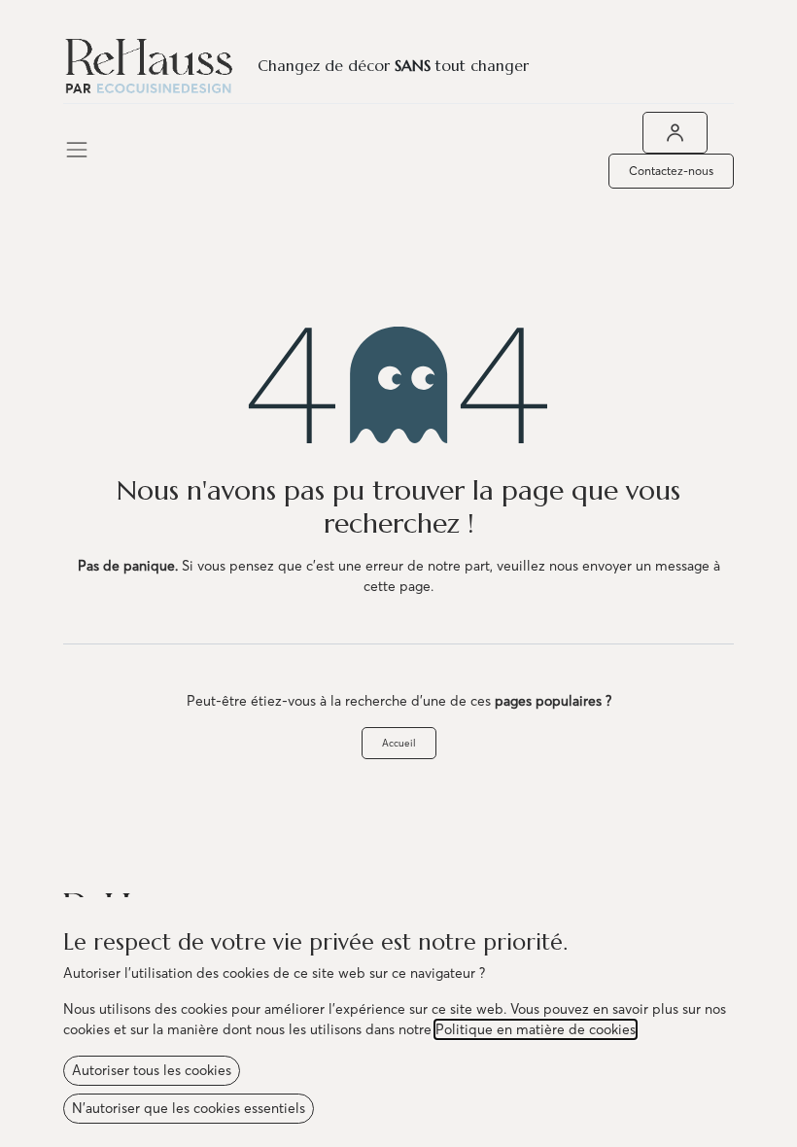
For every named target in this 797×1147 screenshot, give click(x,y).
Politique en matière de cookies (535, 1029)
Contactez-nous (671, 170)
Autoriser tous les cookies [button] (151, 1070)
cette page (397, 586)
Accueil (399, 743)
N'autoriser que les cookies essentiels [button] (188, 1108)
